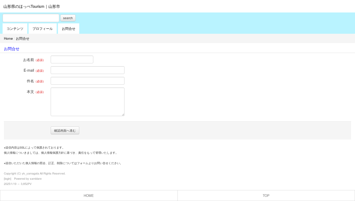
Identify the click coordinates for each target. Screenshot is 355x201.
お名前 (34, 59)
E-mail (34, 70)
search (68, 18)
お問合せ (68, 28)
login (7, 178)
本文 (36, 91)
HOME (89, 195)
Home (8, 38)
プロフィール (42, 28)
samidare (36, 178)
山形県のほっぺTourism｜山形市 (31, 6)
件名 (36, 80)
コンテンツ (14, 28)
